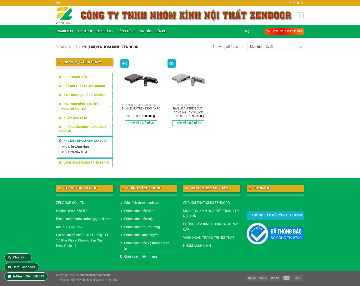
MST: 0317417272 (70, 227)
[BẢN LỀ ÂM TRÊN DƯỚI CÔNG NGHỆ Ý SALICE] (188, 80)
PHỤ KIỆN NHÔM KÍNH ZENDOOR (86, 140)
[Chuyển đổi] (110, 106)
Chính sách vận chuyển (141, 235)
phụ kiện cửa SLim (74, 152)
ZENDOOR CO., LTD (70, 203)
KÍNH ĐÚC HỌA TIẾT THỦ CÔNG (84, 95)
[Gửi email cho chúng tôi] (302, 3)
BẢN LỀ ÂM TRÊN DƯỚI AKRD (141, 108)
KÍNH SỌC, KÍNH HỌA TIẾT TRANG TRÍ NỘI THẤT (79, 106)
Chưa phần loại (75, 77)
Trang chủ (66, 47)
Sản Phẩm (103, 31)
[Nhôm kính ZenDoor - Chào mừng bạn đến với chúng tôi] (65, 15)
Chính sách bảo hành (139, 211)
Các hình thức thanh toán (142, 203)
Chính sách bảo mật (139, 219)
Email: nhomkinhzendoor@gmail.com (83, 219)
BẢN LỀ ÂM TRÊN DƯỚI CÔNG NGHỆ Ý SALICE (188, 110)
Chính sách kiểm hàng (140, 256)
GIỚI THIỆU (84, 31)
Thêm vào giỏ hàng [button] (141, 123)
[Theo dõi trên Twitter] (298, 3)
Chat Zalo (20, 257)
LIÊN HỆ (160, 31)
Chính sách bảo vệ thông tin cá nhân (145, 245)
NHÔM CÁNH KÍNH (76, 117)
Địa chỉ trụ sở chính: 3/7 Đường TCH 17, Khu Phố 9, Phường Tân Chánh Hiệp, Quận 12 (82, 240)
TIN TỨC (145, 31)
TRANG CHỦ (64, 31)
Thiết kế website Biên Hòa (101, 280)
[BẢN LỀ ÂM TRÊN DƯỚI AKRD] (141, 80)
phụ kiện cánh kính (75, 146)
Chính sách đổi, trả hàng (142, 227)
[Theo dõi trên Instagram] (294, 3)
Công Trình (127, 31)
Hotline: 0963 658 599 (72, 211)
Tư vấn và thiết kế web (70, 280)
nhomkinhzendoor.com (95, 275)
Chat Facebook (24, 267)
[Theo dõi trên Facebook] (290, 3)
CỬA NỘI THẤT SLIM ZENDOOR (84, 86)
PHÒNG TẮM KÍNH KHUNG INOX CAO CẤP (82, 129)
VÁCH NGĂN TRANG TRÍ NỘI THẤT (86, 162)
